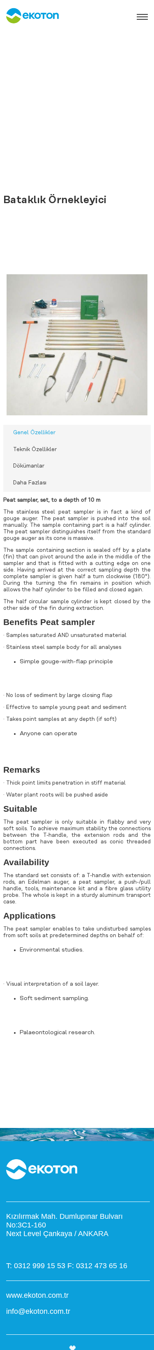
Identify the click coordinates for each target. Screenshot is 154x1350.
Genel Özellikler (34, 432)
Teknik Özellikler (35, 449)
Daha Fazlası (29, 483)
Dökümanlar (28, 466)
